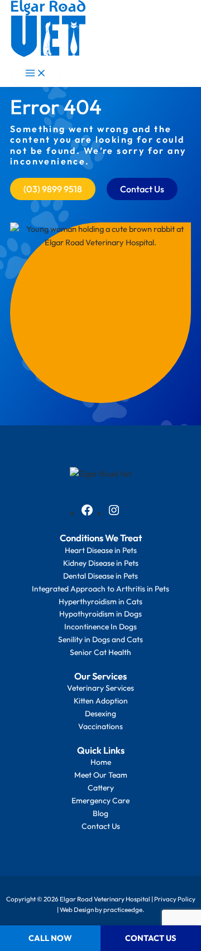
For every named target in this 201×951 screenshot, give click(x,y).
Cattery (101, 788)
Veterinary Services (100, 688)
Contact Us (101, 826)
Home (100, 762)
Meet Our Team (100, 775)
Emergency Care (100, 800)
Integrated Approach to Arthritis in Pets (100, 589)
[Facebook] (87, 513)
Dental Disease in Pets (100, 576)
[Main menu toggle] (35, 74)
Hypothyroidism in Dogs (100, 614)
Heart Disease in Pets (101, 550)
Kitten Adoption (101, 701)
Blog (100, 813)
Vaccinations (100, 726)
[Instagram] (114, 513)
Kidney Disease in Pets (100, 563)
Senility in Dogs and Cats (100, 639)
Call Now (50, 938)
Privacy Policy (174, 899)
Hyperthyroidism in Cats (100, 601)
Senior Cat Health (100, 652)
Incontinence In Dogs (100, 627)
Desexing (100, 714)
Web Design (77, 909)
